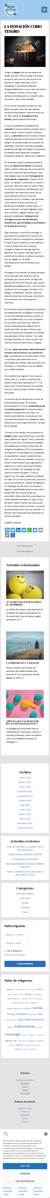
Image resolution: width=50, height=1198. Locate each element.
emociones (23, 1002)
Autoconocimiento (25, 893)
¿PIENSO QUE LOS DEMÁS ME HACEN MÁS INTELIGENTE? (22, 722)
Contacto (25, 1122)
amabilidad (18, 989)
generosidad (32, 1014)
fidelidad (21, 1014)
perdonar (22, 1041)
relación (19, 1045)
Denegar (25, 1173)
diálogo (14, 1003)
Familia (25, 903)
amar (26, 990)
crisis (31, 999)
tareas (25, 1049)
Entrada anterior (25, 546)
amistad (32, 990)
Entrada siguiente (25, 552)
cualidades (39, 999)
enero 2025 (25, 819)
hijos (40, 1014)
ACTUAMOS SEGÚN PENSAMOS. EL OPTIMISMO (24, 603)
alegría (9, 989)
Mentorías (25, 1115)
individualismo (11, 1020)
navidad (39, 1027)
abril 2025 (25, 805)
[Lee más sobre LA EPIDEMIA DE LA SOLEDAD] (25, 645)
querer (11, 1045)
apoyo (10, 994)
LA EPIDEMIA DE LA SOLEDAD (22, 663)
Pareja (25, 912)
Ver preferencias (25, 1181)
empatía (33, 1002)
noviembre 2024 (25, 828)
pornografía (31, 1041)
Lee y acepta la (14, 953)
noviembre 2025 (25, 796)
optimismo (40, 1035)
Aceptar (25, 1166)
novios (24, 1035)
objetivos (32, 1035)
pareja (8, 1040)
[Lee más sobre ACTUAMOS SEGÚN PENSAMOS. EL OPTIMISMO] (25, 584)
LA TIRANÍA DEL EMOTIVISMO (25, 859)
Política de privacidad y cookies (8, 1190)
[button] (45, 1134)
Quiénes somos (25, 1108)
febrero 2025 (25, 814)
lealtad (10, 1027)
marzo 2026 (25, 778)
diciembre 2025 (25, 791)
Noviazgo (25, 907)
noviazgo (12, 1034)
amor (39, 989)
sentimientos (29, 1045)
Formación (25, 1112)
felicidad (11, 1014)
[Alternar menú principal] (44, 10)
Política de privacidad (14, 955)
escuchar (27, 1008)
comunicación (13, 998)
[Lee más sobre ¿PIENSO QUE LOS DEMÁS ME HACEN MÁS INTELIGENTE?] (25, 703)
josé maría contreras (31, 1019)
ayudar (15, 994)
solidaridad (18, 1049)
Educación (25, 898)
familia (38, 1008)
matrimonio (24, 1026)
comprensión (37, 994)
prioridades (40, 1041)
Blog (25, 1118)
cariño (21, 994)
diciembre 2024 (25, 823)
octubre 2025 (25, 800)
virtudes (32, 1049)
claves (28, 994)
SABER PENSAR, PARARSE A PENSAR (25, 854)
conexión (24, 999)
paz (15, 1040)
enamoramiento (14, 1008)
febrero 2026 (25, 782)
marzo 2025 (25, 809)
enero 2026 (25, 787)
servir (38, 1045)
